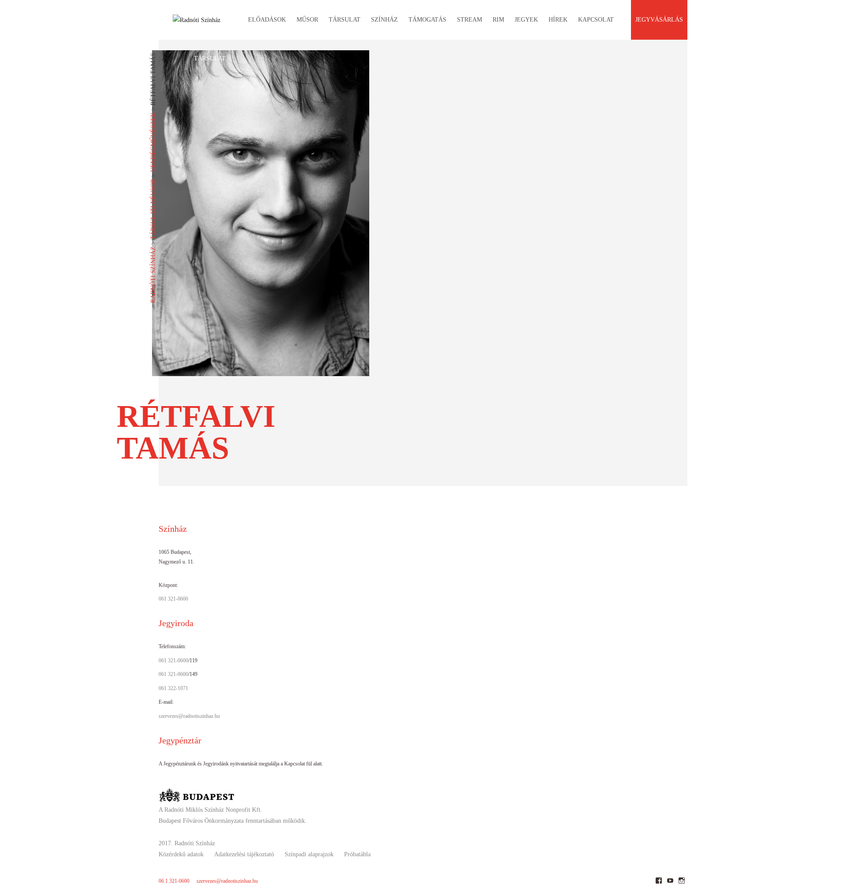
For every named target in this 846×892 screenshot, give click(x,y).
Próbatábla (357, 854)
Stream (469, 19)
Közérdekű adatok (181, 854)
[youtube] (669, 884)
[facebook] (658, 884)
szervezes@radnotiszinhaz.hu (189, 716)
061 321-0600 (173, 599)
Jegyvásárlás (659, 19)
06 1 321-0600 (174, 881)
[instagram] (681, 884)
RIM (498, 19)
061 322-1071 (173, 688)
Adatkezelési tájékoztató (244, 854)
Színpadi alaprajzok (309, 854)
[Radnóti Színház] (189, 17)
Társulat (210, 58)
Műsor (307, 19)
